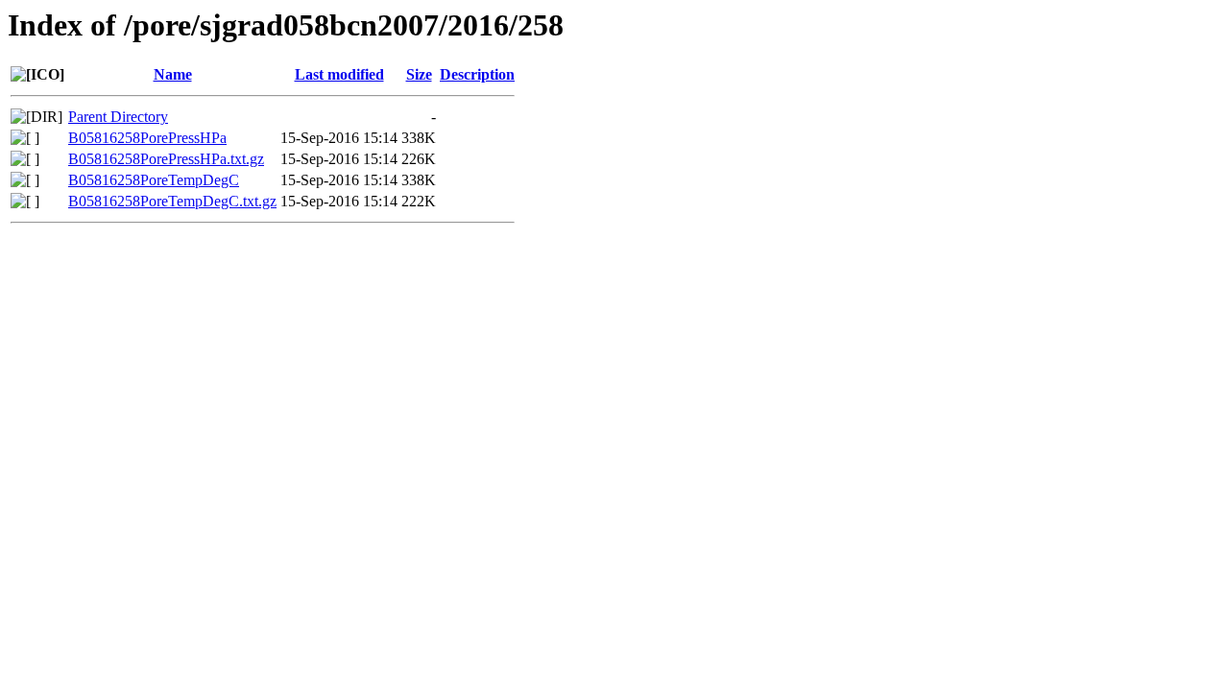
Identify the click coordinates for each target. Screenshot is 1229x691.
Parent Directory (118, 116)
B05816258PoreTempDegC (153, 180)
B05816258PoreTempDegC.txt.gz (172, 201)
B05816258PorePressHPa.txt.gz (166, 159)
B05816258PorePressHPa (147, 138)
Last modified (339, 74)
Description (477, 74)
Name (173, 74)
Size (419, 74)
